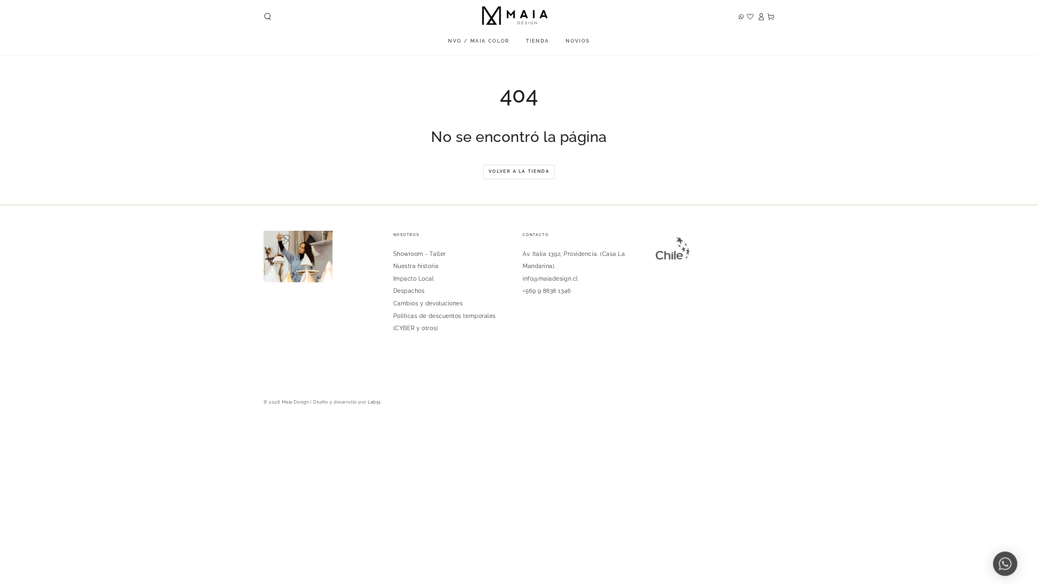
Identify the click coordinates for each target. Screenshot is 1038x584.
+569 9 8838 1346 (547, 290)
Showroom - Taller (419, 253)
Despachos (409, 290)
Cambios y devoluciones (428, 303)
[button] (267, 17)
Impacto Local (413, 278)
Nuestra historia (416, 265)
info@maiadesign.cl (550, 278)
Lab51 (374, 402)
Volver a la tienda (519, 171)
